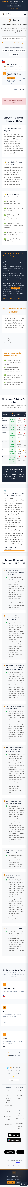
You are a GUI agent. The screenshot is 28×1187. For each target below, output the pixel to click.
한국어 (9, 1073)
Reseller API (8, 1105)
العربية (18, 1073)
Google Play (17, 5)
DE (14, 1067)
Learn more (11, 1182)
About (19, 1113)
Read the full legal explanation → (11, 548)
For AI (19, 1090)
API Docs (19, 1095)
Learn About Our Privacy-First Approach (15, 43)
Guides (8, 1122)
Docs (18, 1182)
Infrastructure (20, 1118)
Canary (19, 1121)
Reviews (8, 1102)
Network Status (8, 1116)
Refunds (20, 1126)
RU (19, 1070)
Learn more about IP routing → (12, 298)
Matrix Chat (8, 1124)
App (8, 1090)
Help (8, 1111)
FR (20, 1067)
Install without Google (14, 1145)
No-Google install (14, 9)
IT (13, 1073)
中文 (12, 1070)
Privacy (20, 1115)
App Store (10, 5)
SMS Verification (8, 1093)
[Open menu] (24, 13)
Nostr (19, 1098)
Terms (19, 1128)
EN (11, 1067)
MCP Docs (19, 1093)
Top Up (8, 1095)
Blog (8, 1119)
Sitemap (18, 1162)
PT (8, 1070)
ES (17, 1067)
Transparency (19, 1123)
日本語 (15, 1070)
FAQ (8, 1114)
